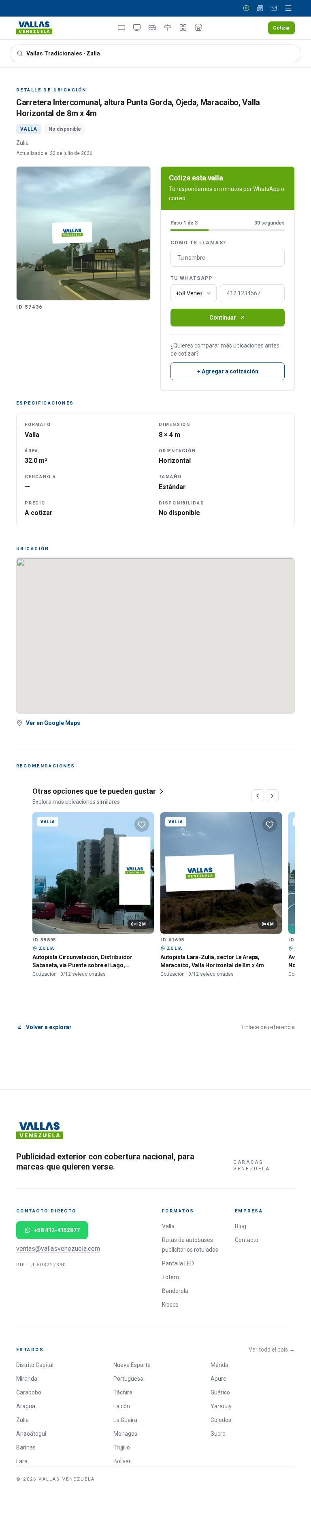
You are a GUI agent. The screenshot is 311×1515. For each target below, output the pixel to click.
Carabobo (28, 1392)
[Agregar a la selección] (141, 824)
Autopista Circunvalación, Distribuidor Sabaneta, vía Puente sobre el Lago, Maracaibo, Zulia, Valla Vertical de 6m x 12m (90, 965)
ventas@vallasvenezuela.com (58, 1248)
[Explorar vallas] (246, 8)
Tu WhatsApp (191, 278)
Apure (218, 1378)
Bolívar (122, 1461)
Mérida (219, 1365)
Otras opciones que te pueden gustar (94, 791)
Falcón (121, 1406)
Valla (168, 1226)
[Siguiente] (272, 795)
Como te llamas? (198, 243)
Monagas (125, 1433)
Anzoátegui (31, 1433)
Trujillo (121, 1447)
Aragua (25, 1406)
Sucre (218, 1433)
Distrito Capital (34, 1365)
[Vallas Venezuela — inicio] (34, 27)
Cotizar (281, 28)
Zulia (22, 1420)
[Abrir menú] (288, 8)
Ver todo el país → (272, 1349)
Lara (22, 1461)
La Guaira (125, 1420)
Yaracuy (221, 1406)
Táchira (122, 1392)
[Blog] (259, 8)
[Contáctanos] (273, 8)
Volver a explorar (49, 1027)
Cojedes (221, 1420)
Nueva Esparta (132, 1365)
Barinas (26, 1447)
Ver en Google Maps (53, 723)
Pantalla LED (178, 1263)
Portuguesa (128, 1378)
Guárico (220, 1392)
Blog (240, 1226)
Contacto (246, 1240)
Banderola (175, 1291)
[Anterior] (257, 795)
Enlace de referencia (268, 1027)
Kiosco (170, 1304)
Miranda (26, 1378)
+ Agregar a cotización (227, 371)
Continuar (222, 317)
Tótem (170, 1277)
